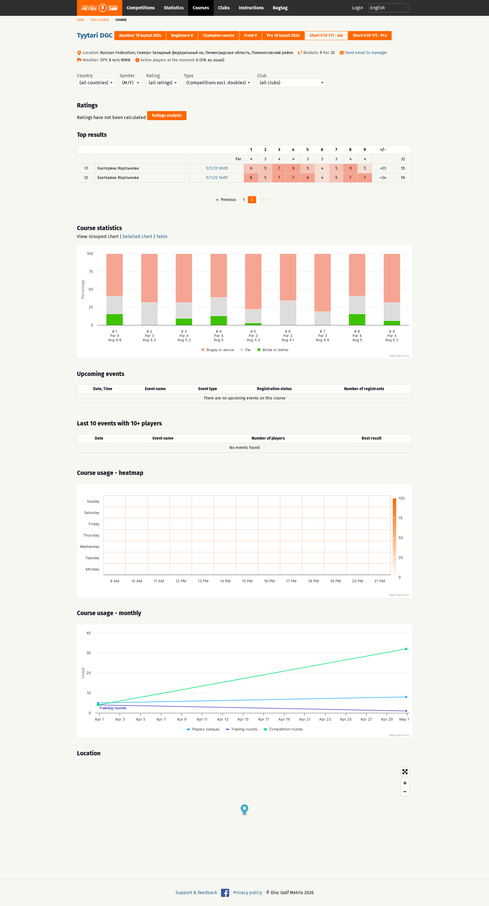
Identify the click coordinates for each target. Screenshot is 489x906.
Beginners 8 (182, 35)
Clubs (224, 7)
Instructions (251, 7)
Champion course (218, 35)
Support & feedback (196, 892)
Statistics (174, 7)
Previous (228, 199)
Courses (201, 7)
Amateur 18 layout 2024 (140, 35)
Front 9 (250, 35)
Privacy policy (247, 892)
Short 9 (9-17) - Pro (370, 35)
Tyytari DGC (95, 35)
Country (85, 75)
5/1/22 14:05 (217, 177)
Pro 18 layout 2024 (283, 35)
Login (357, 7)
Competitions (141, 7)
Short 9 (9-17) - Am (326, 35)
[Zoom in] (405, 783)
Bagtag (280, 7)
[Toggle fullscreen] (405, 771)
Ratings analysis (167, 115)
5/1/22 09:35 (217, 168)
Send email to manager (366, 52)
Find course (100, 20)
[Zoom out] (405, 791)
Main (80, 20)
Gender (127, 75)
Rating (153, 75)
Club (262, 75)
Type (189, 75)
